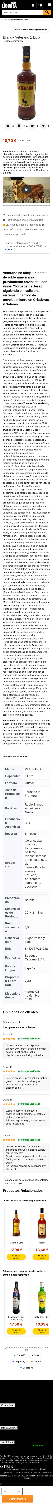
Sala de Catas (32, 1450)
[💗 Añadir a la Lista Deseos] (19, 126)
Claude (37, 1361)
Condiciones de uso (13, 1430)
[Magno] (42, 1223)
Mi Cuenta (7, 1445)
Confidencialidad (36, 1430)
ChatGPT (20, 1355)
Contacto (6, 1405)
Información (7, 1427)
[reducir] (5, 1491)
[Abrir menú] (50, 4)
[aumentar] (19, 1491)
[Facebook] (5, 1466)
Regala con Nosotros (34, 1448)
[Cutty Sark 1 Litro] (42, 1298)
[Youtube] (1, 1466)
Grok (36, 1355)
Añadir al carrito (16, 1256)
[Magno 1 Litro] (16, 1223)
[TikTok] (12, 1466)
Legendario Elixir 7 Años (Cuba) (16, 1318)
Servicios (6, 1442)
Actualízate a (30, 1445)
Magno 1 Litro (16, 1242)
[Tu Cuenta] (33, 4)
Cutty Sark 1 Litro (42, 1317)
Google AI (28, 1367)
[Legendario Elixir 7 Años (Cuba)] (16, 1298)
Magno (42, 1242)
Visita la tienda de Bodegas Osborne (31, 29)
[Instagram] (8, 1466)
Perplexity (20, 1361)
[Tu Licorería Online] (9, 4)
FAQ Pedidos (33, 1433)
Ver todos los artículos (15, 1402)
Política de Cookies (23, 1436)
